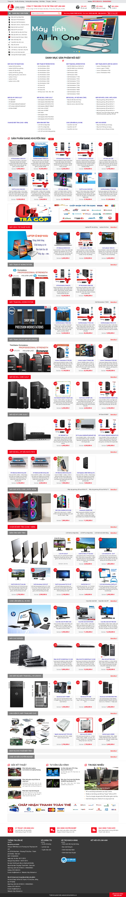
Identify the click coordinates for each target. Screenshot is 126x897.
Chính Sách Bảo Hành (68, 850)
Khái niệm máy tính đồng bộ (30, 791)
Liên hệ (54, 1)
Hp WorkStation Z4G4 (44, 70)
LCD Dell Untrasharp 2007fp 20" (108, 584)
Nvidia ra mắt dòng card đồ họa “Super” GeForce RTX (101, 794)
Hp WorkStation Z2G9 (44, 77)
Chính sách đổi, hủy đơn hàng (70, 844)
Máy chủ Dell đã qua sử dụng (104, 124)
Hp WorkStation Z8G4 (44, 66)
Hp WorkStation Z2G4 (44, 72)
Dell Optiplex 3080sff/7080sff (46, 106)
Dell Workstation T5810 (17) (108, 323)
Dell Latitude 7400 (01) (108, 248)
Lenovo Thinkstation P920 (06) (108, 360)
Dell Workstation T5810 (73, 83)
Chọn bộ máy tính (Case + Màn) (19, 37)
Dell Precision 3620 (72, 70)
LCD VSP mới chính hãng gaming (46, 131)
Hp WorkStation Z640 (43, 81)
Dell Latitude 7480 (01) (86, 248)
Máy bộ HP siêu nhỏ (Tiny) (74, 102)
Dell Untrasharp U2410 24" (41, 584)
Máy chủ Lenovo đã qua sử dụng (105, 129)
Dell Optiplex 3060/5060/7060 (46, 102)
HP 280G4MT (12, 102)
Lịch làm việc (45, 847)
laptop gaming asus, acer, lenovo (17, 74)
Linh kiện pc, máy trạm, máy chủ (19, 49)
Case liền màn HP (71, 127)
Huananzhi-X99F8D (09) (85, 510)
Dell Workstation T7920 (73, 85)
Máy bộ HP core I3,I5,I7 (17, 29)
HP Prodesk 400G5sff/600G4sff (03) (86, 435)
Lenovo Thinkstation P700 (103, 70)
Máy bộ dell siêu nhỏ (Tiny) (74, 99)
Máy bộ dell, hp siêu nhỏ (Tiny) (19, 32)
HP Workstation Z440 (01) (63, 158)
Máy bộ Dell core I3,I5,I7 (17, 27)
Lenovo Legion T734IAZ (103, 68)
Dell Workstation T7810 (73, 79)
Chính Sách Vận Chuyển (69, 852)
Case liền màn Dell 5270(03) (85, 621)
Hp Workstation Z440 (43, 83)
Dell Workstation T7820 (73, 87)
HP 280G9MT (12, 99)
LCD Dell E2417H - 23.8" (108, 553)
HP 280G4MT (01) (63, 435)
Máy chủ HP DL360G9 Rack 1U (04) (85, 659)
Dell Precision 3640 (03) (18, 189)
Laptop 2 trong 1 (13, 77)
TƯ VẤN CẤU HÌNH (59, 765)
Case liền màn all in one (17, 42)
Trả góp (48, 1)
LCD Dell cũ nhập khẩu (44, 124)
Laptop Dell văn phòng (15, 66)
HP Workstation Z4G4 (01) (18, 158)
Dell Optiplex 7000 (43, 114)
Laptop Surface (13, 79)
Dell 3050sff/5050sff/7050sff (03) (108, 398)
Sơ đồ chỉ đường (46, 844)
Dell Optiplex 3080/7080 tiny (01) (86, 472)
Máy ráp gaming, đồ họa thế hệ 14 (105, 110)
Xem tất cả (113, 227)
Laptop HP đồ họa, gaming (16, 72)
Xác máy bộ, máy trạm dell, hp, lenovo (25, 676)
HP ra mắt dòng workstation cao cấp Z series (99, 791)
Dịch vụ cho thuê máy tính (18, 52)
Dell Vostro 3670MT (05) (85, 398)
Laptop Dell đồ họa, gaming (16, 68)
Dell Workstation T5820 (73, 89)
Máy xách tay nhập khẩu (17, 17)
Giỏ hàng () (113, 13)
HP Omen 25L (41, 85)
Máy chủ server (15, 44)
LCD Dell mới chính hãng (44, 129)
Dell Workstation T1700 (73, 77)
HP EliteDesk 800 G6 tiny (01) (63, 472)
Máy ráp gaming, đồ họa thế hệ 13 (105, 108)
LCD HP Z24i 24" (63, 553)
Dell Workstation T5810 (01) (85, 158)
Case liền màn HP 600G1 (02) (63, 621)
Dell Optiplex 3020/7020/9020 (46, 117)
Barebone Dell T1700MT (63, 696)
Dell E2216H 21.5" (86, 584)
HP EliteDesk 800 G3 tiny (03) (18, 472)
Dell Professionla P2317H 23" (63, 584)
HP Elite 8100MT (13, 108)
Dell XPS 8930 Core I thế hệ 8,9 (75, 68)
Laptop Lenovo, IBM (14, 81)
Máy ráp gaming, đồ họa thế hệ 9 (105, 99)
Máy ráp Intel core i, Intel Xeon (19, 34)
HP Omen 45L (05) (63, 189)
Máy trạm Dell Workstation (18, 22)
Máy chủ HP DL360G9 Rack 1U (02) (63, 659)
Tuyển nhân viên (46, 850)
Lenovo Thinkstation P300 (103, 66)
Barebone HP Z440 (86, 696)
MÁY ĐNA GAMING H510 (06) (63, 510)
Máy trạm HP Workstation (18, 19)
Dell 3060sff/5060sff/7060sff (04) (63, 398)
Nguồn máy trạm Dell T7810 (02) (63, 734)
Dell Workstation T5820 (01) (40, 158)
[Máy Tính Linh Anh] (63, 11)
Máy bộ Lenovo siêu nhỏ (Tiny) (75, 104)
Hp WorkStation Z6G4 (44, 68)
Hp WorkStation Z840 (43, 79)
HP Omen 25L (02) (108, 158)
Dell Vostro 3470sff (43, 108)
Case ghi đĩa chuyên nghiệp (18, 54)
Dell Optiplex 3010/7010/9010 (46, 119)
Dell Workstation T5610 (73, 91)
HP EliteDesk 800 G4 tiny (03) (41, 472)
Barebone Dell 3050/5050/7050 (108, 696)
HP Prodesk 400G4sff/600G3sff (17, 104)
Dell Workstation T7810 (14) (85, 323)
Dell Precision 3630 (72, 72)
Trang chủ (10, 1)
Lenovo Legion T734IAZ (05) (86, 360)
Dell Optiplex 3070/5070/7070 (46, 104)
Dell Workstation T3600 (73, 94)
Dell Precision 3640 (72, 74)
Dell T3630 (40, 112)
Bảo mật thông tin (67, 847)
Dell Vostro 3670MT (43, 110)
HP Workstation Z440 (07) (63, 285)
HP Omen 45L (41, 89)
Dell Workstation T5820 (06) (63, 323)
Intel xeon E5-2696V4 (86, 734)
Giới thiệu (42, 1)
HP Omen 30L (41, 87)
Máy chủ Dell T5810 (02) (108, 659)
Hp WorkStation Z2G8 (44, 74)
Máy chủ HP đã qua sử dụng (104, 127)
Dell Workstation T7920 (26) (108, 189)
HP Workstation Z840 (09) (86, 285)
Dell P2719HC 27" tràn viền (86, 553)
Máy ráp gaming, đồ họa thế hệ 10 (105, 102)
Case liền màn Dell (72, 124)
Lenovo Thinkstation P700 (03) (63, 360)
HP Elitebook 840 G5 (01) (63, 248)
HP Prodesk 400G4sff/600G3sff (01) (108, 435)
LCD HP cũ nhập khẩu (43, 127)
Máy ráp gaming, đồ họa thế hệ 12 (105, 106)
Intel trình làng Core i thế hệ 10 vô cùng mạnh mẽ (100, 799)
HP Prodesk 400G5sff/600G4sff (17, 106)
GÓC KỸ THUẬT (19, 765)
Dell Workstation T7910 (73, 81)
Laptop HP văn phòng (14, 70)
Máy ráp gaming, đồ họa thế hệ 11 (105, 104)
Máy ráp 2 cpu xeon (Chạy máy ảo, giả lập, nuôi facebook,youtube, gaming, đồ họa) (109, 113)
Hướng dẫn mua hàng (32, 1)
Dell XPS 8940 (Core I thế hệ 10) (75, 66)
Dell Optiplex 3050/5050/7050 (46, 99)
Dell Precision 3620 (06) (85, 189)
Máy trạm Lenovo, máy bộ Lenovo (20, 24)
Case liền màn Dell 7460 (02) (108, 621)
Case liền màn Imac (72, 129)
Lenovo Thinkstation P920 (103, 72)
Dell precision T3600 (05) (41, 189)
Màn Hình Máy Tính (16, 39)
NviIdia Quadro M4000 (108, 734)
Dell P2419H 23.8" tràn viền (18, 584)
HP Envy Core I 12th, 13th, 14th (46, 91)
